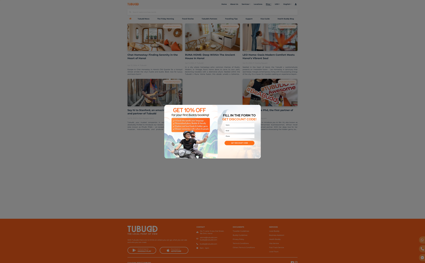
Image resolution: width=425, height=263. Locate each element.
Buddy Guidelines (240, 235)
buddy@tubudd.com (208, 240)
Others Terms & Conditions (244, 247)
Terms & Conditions (241, 243)
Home (224, 4)
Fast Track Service (276, 247)
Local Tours (273, 251)
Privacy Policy (238, 239)
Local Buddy (274, 231)
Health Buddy (275, 239)
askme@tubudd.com (208, 237)
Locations (258, 4)
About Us (234, 4)
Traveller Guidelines (241, 231)
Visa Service (274, 243)
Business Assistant (276, 235)
